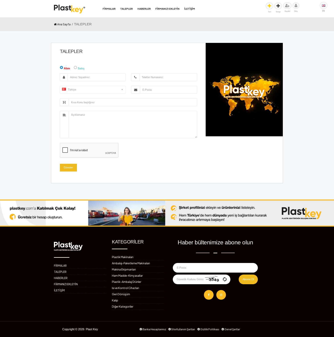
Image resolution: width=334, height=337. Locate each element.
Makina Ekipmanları (124, 269)
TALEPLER (126, 8)
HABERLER (144, 8)
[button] (92, 90)
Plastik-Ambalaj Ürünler (126, 281)
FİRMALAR (109, 8)
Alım (67, 68)
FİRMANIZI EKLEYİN (167, 8)
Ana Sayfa (64, 24)
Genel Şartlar (232, 329)
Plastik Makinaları (122, 257)
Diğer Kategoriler (122, 306)
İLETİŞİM (189, 8)
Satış (81, 68)
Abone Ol (248, 279)
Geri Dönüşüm (121, 294)
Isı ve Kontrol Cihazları (125, 288)
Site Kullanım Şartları (183, 329)
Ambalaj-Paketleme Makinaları (131, 263)
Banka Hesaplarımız (154, 329)
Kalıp (115, 300)
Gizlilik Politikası (209, 329)
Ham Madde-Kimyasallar (127, 275)
